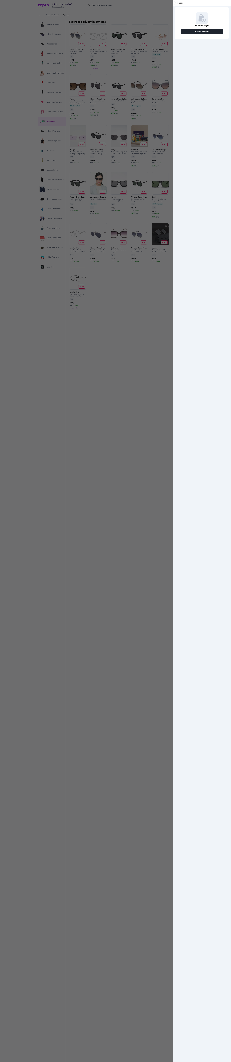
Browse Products (202, 31)
